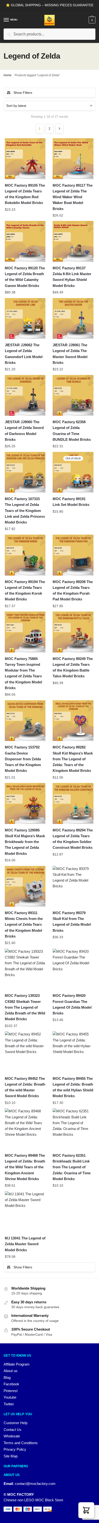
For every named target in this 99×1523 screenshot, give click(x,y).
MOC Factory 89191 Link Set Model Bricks (71, 502)
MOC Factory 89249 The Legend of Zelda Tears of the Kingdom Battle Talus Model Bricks (73, 667)
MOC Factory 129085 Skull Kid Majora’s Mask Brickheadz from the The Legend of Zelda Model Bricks (25, 842)
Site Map (11, 1456)
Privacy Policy (15, 1449)
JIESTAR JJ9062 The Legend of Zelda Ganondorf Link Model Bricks (24, 354)
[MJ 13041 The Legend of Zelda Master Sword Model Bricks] (25, 1211)
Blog (7, 1377)
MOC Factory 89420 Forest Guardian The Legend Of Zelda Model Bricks (72, 1004)
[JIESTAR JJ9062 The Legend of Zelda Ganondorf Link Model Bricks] (25, 318)
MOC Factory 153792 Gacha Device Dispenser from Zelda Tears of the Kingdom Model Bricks (23, 759)
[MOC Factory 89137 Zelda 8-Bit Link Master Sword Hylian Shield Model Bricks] (73, 241)
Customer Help (15, 1423)
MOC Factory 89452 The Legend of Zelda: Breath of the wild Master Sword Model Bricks (25, 1087)
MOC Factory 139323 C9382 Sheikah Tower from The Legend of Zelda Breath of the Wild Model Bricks (25, 1007)
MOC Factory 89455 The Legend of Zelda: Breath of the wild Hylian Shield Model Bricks (73, 1087)
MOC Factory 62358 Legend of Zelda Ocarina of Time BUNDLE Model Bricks (72, 431)
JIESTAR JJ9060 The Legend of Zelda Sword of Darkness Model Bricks (24, 431)
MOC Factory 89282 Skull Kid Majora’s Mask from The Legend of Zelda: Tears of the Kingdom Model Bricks (73, 759)
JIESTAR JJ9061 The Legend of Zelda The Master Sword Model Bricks (70, 354)
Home (8, 75)
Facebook (11, 1384)
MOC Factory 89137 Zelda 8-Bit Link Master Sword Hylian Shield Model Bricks (72, 277)
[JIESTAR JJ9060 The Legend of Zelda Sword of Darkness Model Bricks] (25, 395)
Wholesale (12, 1436)
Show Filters (22, 93)
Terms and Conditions (21, 1443)
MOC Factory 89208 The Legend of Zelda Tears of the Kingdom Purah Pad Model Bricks (73, 590)
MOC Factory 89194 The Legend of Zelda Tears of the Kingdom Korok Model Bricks (25, 590)
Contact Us (12, 1430)
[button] (86, 1510)
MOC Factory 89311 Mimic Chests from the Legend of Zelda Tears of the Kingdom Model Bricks (24, 924)
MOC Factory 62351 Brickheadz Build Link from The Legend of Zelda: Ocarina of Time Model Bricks (72, 1167)
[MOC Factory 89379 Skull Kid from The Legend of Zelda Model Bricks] (73, 886)
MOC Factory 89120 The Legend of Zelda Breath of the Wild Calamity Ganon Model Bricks (25, 277)
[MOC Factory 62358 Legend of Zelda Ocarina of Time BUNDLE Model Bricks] (73, 395)
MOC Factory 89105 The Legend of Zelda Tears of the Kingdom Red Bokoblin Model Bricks (25, 194)
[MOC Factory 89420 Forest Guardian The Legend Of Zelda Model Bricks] (73, 969)
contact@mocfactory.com (35, 1484)
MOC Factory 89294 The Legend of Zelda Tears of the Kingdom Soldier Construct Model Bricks (73, 839)
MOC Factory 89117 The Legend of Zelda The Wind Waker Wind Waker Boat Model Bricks (73, 197)
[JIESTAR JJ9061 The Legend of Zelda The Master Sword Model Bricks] (73, 318)
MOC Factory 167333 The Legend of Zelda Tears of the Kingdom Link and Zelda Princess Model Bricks (25, 510)
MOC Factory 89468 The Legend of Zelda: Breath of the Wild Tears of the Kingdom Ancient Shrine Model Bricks (25, 1167)
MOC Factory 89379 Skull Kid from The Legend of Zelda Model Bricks (72, 921)
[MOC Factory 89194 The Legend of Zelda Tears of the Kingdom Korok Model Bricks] (25, 555)
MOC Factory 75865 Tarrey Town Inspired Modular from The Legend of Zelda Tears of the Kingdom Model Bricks (23, 673)
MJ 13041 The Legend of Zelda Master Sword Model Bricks (25, 1244)
